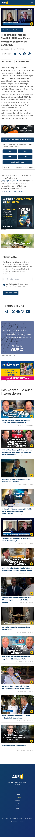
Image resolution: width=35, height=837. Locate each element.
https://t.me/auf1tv (10, 181)
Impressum (6, 818)
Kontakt (17, 808)
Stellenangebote (17, 803)
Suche (17, 791)
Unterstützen (17, 797)
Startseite (17, 789)
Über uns (17, 800)
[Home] (5, 2)
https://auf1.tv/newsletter (12, 192)
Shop (17, 805)
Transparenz (28, 818)
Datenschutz (17, 818)
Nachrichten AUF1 (10, 30)
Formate (17, 794)
